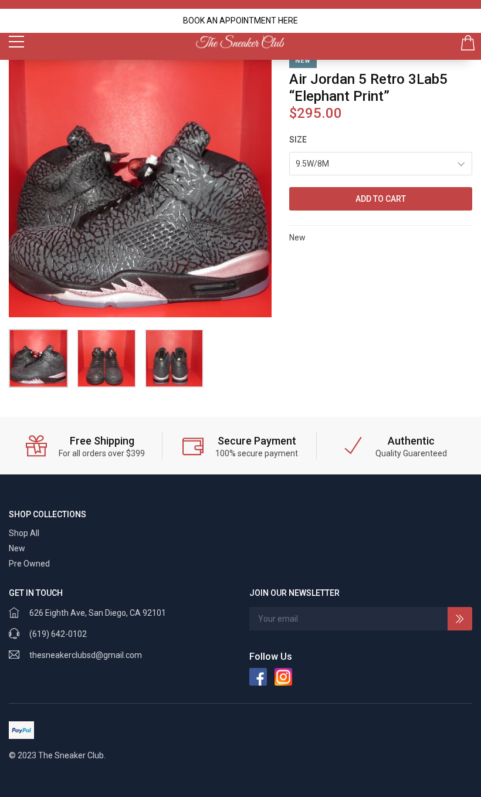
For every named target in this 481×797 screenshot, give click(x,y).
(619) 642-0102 (58, 634)
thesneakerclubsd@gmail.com (85, 655)
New (17, 548)
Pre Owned (29, 563)
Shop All (24, 533)
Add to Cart (380, 199)
